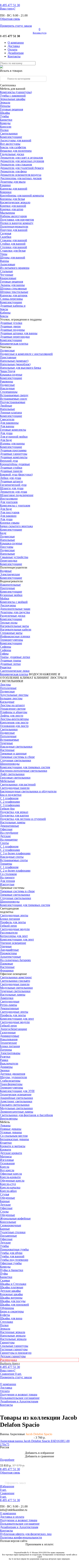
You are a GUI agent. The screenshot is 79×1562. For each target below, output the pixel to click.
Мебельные (7, 781)
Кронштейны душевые (15, 464)
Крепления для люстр (14, 722)
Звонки (5, 1070)
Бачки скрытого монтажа (16, 526)
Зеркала (5, 102)
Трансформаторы (11, 1084)
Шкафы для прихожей (14, 1304)
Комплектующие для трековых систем (25, 767)
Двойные (6, 405)
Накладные (7, 388)
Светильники (9, 133)
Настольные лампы (12, 994)
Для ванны (7, 426)
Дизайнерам (16, 53)
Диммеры (6, 1067)
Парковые (6, 963)
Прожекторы (8, 953)
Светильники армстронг (16, 977)
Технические (8, 1042)
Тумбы (4, 116)
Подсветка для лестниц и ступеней (23, 819)
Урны (3, 254)
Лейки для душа (10, 478)
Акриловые (7, 264)
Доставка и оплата (12, 1516)
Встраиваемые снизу (13, 398)
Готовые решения (11, 109)
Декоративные (9, 825)
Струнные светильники (15, 760)
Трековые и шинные (13, 753)
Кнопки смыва (9, 522)
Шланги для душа (11, 488)
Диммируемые (9, 1036)
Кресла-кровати (10, 1177)
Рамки (4, 1060)
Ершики (5, 185)
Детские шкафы (10, 1290)
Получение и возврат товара (18, 1394)
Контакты (14, 56)
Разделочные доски (12, 615)
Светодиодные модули (15, 929)
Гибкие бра (7, 808)
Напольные (7, 409)
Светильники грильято (15, 980)
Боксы (4, 316)
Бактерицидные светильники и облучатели (28, 791)
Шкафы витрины (11, 1297)
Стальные (6, 271)
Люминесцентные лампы (16, 1111)
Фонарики (7, 970)
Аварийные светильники (16, 1098)
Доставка (14, 46)
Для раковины (9, 422)
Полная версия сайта (13, 1540)
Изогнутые (7, 884)
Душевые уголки (11, 323)
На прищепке (9, 839)
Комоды (5, 123)
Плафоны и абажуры (13, 712)
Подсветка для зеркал (14, 812)
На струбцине (9, 832)
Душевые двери (10, 326)
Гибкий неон (8, 925)
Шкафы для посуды (13, 1301)
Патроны (6, 1049)
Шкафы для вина (11, 1318)
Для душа (6, 433)
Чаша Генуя (7, 371)
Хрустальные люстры (14, 695)
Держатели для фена (13, 171)
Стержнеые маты (11, 633)
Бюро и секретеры (12, 1311)
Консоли (5, 126)
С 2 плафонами (10, 801)
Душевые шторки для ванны (18, 333)
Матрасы (6, 1156)
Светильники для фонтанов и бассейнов (26, 1115)
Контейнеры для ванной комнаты (22, 195)
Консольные (8, 1221)
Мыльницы (7, 212)
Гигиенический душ (13, 484)
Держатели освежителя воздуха (20, 174)
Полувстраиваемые (12, 402)
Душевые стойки (11, 467)
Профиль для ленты (13, 922)
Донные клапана (11, 412)
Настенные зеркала (12, 1332)
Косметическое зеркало (15, 202)
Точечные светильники (15, 991)
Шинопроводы (10, 763)
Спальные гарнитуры (14, 1345)
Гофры (4, 653)
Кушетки (6, 1142)
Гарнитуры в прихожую (15, 1352)
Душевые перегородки (15, 336)
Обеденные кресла (12, 1180)
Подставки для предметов (17, 219)
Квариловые (8, 278)
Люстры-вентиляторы (14, 719)
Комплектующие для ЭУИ (17, 1091)
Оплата (12, 49)
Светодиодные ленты (14, 915)
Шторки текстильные (14, 292)
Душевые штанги (11, 481)
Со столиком (8, 874)
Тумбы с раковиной (13, 95)
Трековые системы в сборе (17, 757)
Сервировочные (10, 1225)
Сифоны (5, 650)
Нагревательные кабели (15, 629)
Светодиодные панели (15, 788)
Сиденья (5, 233)
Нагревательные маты (14, 626)
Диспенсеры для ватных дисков (21, 178)
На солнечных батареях (15, 960)
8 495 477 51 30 (10, 1469)
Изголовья (7, 1160)
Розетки (5, 1056)
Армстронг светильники (16, 1101)
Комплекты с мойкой (14, 602)
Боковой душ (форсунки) (16, 474)
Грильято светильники (15, 1104)
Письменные (8, 1235)
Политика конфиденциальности (21, 1537)
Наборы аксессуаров (13, 216)
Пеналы (5, 106)
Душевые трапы (10, 660)
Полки (4, 130)
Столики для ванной (13, 247)
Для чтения (7, 881)
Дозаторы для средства (15, 612)
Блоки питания (10, 918)
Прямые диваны (10, 1129)
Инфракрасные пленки (15, 636)
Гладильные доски (12, 154)
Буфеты (5, 1314)
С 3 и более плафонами (15, 853)
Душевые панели (11, 471)
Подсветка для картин (14, 815)
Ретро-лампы (8, 1005)
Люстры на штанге (12, 705)
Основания (7, 1163)
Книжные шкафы (11, 1294)
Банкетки (6, 119)
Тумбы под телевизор (14, 1259)
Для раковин (8, 515)
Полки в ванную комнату (16, 223)
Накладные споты (12, 856)
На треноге (7, 877)
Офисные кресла (11, 1173)
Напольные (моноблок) (15, 364)
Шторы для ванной (12, 257)
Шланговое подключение (16, 495)
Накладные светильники (16, 746)
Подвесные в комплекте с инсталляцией (26, 354)
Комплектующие (11, 137)
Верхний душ (9, 460)
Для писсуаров (9, 512)
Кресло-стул (8, 1184)
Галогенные (8, 1032)
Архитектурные (10, 956)
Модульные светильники (16, 987)
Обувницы (7, 1308)
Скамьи (5, 1280)
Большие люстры (11, 698)
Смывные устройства (14, 557)
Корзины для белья (12, 199)
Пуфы (4, 1273)
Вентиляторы (9, 1118)
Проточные (7, 588)
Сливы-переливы (11, 298)
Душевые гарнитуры (13, 453)
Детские (5, 836)
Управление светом (13, 708)
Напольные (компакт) (14, 360)
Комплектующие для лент (17, 939)
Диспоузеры (8, 605)
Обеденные (7, 1197)
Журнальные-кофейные (15, 1218)
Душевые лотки (10, 664)
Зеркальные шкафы (12, 99)
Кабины (5, 312)
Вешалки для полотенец (16, 150)
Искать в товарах (11, 70)
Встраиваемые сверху (14, 395)
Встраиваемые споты (14, 860)
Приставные (8, 357)
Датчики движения (12, 1073)
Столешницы (8, 391)
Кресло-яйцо (8, 1191)
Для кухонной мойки (14, 436)
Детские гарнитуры (13, 1356)
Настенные (7, 750)
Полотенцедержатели (14, 226)
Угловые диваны (11, 1132)
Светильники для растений (18, 784)
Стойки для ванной (13, 243)
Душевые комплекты (13, 457)
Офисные (6, 829)
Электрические (10, 574)
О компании (16, 42)
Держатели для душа (13, 491)
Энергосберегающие (13, 1029)
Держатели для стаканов (16, 164)
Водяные (6, 571)
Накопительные (10, 584)
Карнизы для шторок (13, 295)
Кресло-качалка (10, 1187)
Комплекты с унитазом (15, 505)
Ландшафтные (9, 949)
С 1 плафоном (9, 798)
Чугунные (6, 274)
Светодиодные (9, 1001)
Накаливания (8, 1039)
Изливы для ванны (12, 443)
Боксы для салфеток (13, 147)
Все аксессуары (10, 143)
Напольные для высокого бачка (20, 367)
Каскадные (7, 701)
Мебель (5, 1122)
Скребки (5, 236)
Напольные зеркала (13, 1335)
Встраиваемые (9, 739)
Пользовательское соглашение (20, 1398)
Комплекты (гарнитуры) (16, 92)
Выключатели (9, 1063)
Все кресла (7, 1170)
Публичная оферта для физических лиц (26, 1534)
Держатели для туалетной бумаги (22, 168)
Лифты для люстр (11, 715)
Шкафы (5, 112)
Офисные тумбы (11, 1263)
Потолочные (8, 688)
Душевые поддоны (12, 329)
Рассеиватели (9, 932)
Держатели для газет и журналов (21, 157)
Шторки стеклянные (13, 288)
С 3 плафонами (10, 805)
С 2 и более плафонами (15, 870)
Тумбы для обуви (11, 1252)
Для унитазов (9, 502)
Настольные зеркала (13, 1339)
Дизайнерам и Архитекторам (19, 1401)
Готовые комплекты (13, 429)
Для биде (6, 440)
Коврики (6, 192)
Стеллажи (6, 1321)
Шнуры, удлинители (13, 1077)
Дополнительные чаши (15, 608)
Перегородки (8, 560)
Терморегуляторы (11, 639)
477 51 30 (10, 5)
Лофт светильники (12, 774)
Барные (5, 1201)
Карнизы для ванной (13, 188)
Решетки (5, 667)
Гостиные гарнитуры (14, 1349)
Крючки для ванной (13, 205)
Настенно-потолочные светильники (23, 770)
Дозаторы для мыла (13, 181)
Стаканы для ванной (13, 240)
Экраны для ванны (12, 285)
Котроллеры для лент (14, 936)
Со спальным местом (14, 1135)
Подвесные (7, 350)
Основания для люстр (14, 726)
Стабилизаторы (10, 1080)
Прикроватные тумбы (14, 1249)
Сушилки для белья (13, 250)
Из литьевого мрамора (14, 267)
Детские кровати (11, 1153)
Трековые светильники (15, 894)
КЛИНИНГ (41, 677)
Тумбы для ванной (12, 1256)
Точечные (6, 743)
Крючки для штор (11, 209)
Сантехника (8, 85)
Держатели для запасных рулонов (22, 161)
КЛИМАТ (26, 677)
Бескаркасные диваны (14, 1139)
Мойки (4, 598)
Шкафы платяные (11, 1287)
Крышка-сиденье (11, 374)
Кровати (5, 1149)
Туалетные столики (13, 1232)
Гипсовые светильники (15, 777)
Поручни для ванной (13, 230)
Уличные (6, 946)
